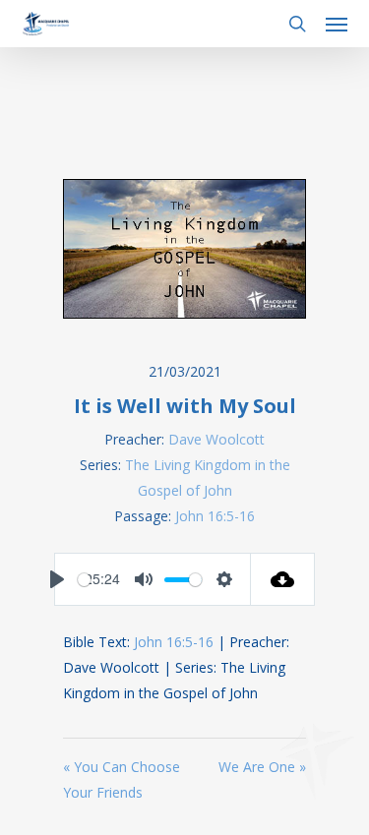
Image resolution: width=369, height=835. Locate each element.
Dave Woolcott (216, 439)
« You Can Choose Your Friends (121, 779)
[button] (336, 23)
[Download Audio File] (283, 579)
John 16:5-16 (215, 516)
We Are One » (262, 766)
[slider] (84, 579)
